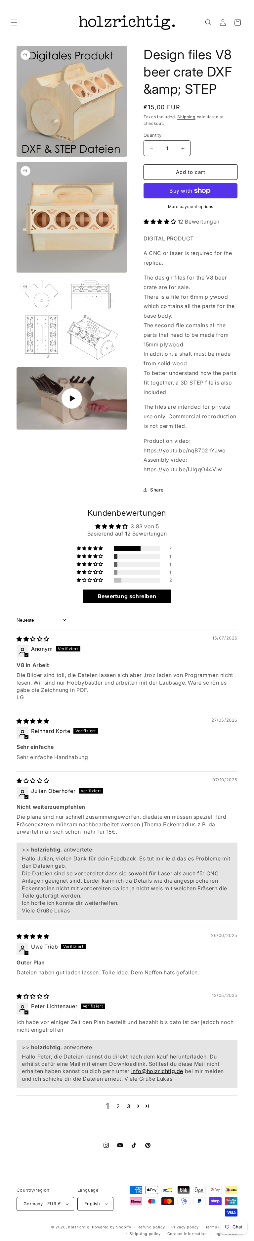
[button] (14, 22)
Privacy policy (185, 1227)
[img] (33, 639)
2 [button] (118, 1106)
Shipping (186, 116)
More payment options (190, 206)
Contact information (187, 1233)
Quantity (152, 135)
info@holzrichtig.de (157, 1071)
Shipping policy (145, 1233)
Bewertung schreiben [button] (127, 596)
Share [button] (157, 489)
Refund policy (151, 1227)
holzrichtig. (79, 1227)
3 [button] (129, 1106)
